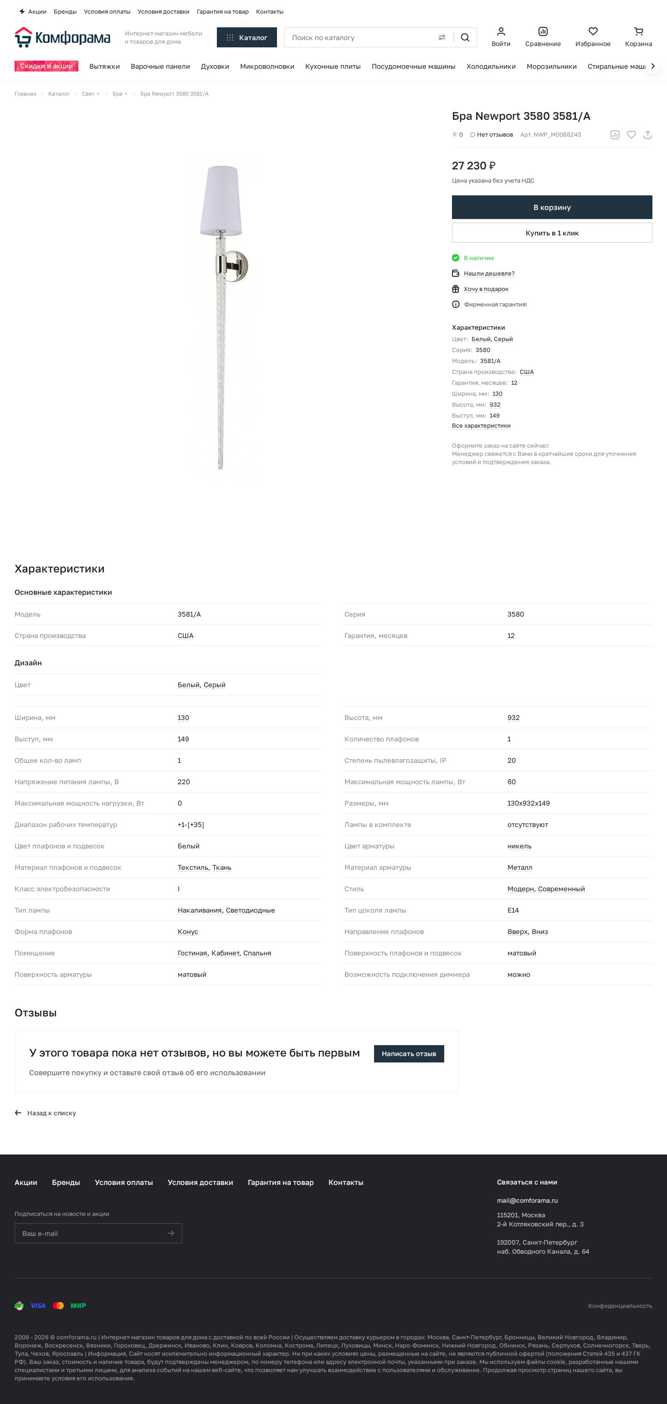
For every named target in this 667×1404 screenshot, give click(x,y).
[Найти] (465, 37)
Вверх (518, 931)
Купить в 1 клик (552, 233)
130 (498, 393)
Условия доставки (200, 1182)
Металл (520, 867)
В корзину (552, 207)
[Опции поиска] (442, 37)
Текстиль (193, 867)
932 (495, 404)
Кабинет (225, 953)
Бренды (66, 1182)
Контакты (346, 1182)
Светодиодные (250, 910)
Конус (188, 931)
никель (520, 846)
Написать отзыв (409, 1053)
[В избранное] (631, 134)
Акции (26, 1182)
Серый (503, 338)
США (527, 371)
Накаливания (200, 910)
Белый (481, 338)
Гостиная (192, 953)
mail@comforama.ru (527, 1200)
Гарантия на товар (281, 1182)
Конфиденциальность (620, 1305)
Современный (561, 888)
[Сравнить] (615, 134)
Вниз (540, 931)
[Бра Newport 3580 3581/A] (224, 317)
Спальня (257, 953)
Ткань (221, 867)
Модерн (521, 888)
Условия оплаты (124, 1182)
